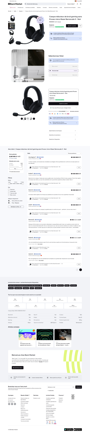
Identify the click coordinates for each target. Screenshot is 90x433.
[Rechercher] (26, 4)
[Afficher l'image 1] (24, 118)
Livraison (22, 406)
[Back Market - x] (15, 404)
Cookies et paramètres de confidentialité (51, 410)
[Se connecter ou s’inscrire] (77, 4)
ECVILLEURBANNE (62, 111)
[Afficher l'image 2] (28, 118)
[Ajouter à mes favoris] (80, 25)
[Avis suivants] (80, 269)
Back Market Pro (11, 401)
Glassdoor (61, 400)
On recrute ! (10, 400)
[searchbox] (46, 4)
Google (40, 361)
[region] (45, 338)
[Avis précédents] (77, 269)
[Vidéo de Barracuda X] (11, 26)
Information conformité (74, 111)
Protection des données (51, 408)
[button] (40, 20)
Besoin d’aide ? (71, 4)
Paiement (23, 405)
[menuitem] (20, 7)
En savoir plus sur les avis (15, 171)
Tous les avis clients (25, 421)
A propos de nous (11, 398)
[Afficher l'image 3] (31, 118)
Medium (60, 401)
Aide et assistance (24, 413)
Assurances (23, 412)
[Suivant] (34, 119)
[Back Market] (15, 4)
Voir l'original (41, 260)
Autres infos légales (50, 413)
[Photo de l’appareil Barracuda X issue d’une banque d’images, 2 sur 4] (11, 33)
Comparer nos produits (26, 419)
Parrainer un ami (36, 398)
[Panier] (80, 4)
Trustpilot (61, 398)
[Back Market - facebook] (12, 404)
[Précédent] (22, 119)
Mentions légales (49, 415)
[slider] (9, 184)
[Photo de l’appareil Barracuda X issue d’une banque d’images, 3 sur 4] (11, 40)
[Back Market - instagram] (9, 404)
